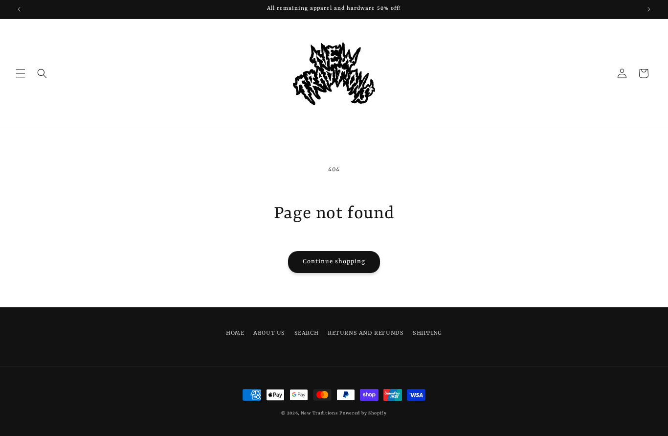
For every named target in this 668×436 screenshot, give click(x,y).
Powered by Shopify (363, 413)
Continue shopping (334, 261)
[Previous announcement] (19, 9)
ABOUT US (269, 333)
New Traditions (319, 413)
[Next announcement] (649, 9)
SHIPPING (427, 333)
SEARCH (306, 333)
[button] (20, 73)
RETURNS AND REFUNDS (365, 333)
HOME (235, 333)
